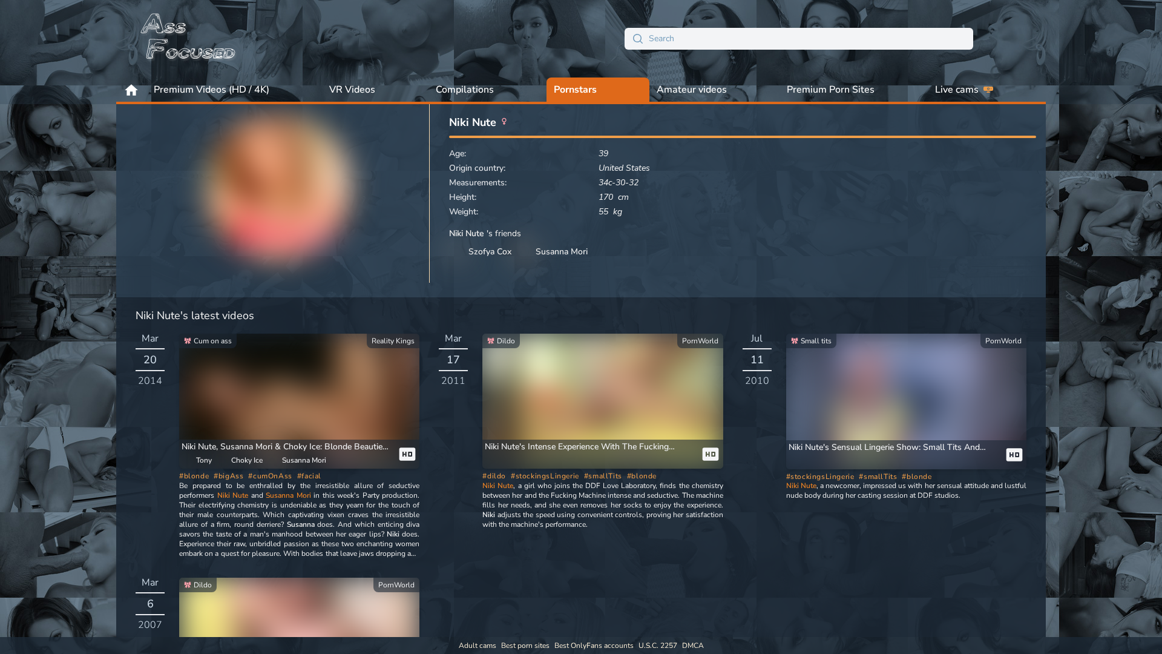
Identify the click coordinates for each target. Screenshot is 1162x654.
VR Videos (352, 89)
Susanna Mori (288, 495)
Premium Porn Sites (831, 89)
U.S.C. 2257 (657, 645)
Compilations (465, 89)
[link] (299, 401)
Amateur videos (692, 89)
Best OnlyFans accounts (594, 645)
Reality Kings (393, 341)
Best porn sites (525, 645)
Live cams (957, 89)
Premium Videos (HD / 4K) (211, 89)
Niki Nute (233, 495)
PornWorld (700, 341)
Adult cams (477, 645)
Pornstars (575, 89)
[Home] (189, 38)
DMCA (693, 645)
